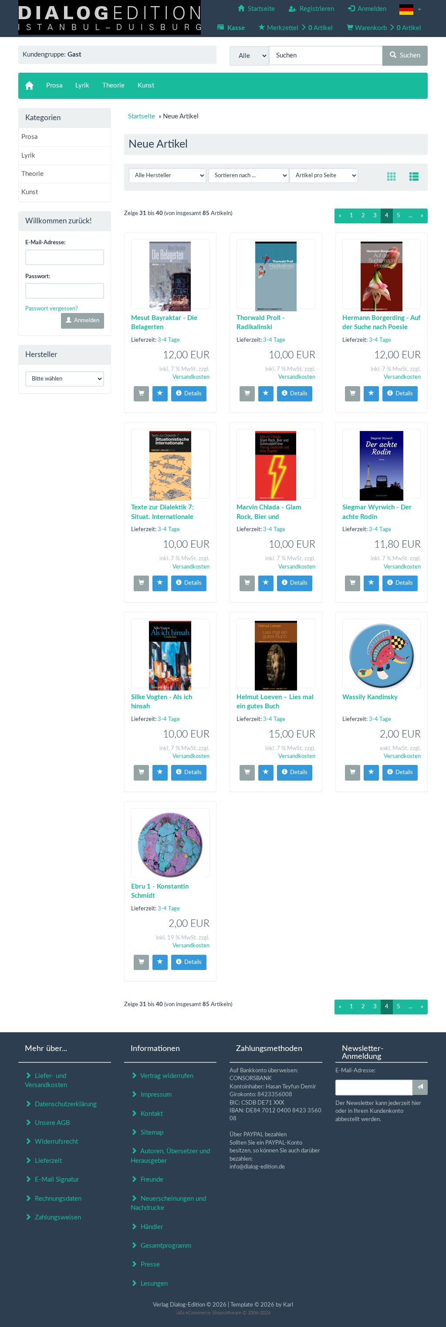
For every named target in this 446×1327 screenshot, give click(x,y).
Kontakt (150, 1114)
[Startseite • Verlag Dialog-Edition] (109, 17)
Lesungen (152, 1283)
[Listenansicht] (414, 177)
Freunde (150, 1179)
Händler (150, 1227)
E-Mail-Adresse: (45, 243)
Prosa (29, 137)
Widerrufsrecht (54, 1141)
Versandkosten (190, 377)
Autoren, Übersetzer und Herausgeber (170, 1156)
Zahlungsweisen (56, 1217)
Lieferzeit (46, 1161)
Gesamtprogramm (164, 1246)
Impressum (154, 1094)
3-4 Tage (169, 340)
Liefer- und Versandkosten (46, 1080)
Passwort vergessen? (51, 309)
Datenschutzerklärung (64, 1104)
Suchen (408, 55)
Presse (148, 1264)
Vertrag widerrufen (165, 1076)
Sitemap (150, 1132)
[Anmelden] (420, 1087)
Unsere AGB (50, 1123)
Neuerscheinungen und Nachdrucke (168, 1203)
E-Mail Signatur (55, 1179)
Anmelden (85, 320)
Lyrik (28, 155)
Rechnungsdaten (56, 1199)
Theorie (32, 174)
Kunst (29, 192)
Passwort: (37, 277)
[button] (410, 9)
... (410, 216)
